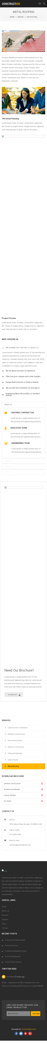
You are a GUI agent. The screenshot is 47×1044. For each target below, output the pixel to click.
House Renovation (15, 740)
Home (12, 17)
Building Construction (16, 734)
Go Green (7, 801)
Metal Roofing (13, 766)
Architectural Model (12, 789)
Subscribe (36, 1017)
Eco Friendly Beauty (12, 956)
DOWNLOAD (12, 694)
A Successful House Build (15, 940)
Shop (4, 923)
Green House (13, 760)
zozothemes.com (29, 1032)
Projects (5, 919)
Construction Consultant (18, 727)
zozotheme (11, 977)
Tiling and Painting (15, 753)
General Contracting (16, 747)
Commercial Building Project (16, 951)
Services (21, 17)
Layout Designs (10, 795)
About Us (5, 911)
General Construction (12, 783)
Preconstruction (11, 945)
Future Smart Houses (13, 962)
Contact (5, 928)
